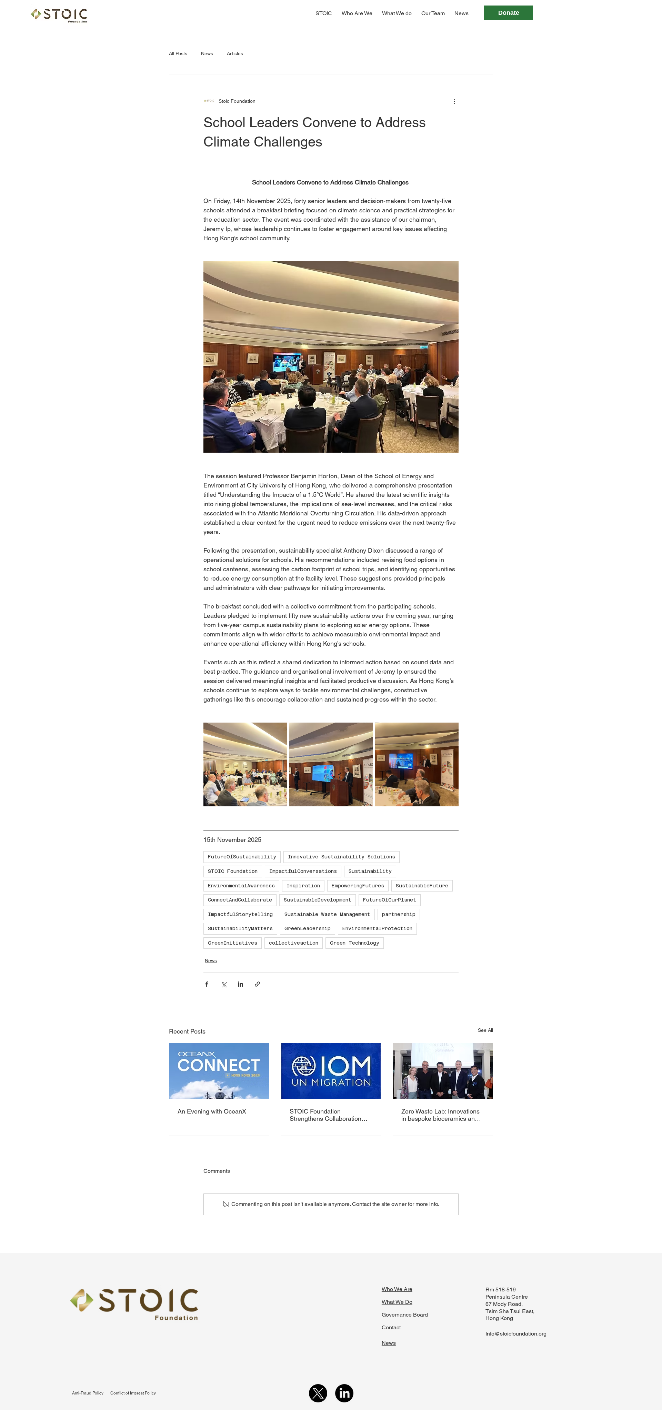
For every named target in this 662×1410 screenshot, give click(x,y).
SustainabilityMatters (240, 928)
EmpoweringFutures (358, 885)
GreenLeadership (307, 928)
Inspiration (303, 885)
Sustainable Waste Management (327, 914)
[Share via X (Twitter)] (223, 984)
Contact (391, 1327)
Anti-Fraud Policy (87, 1393)
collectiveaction (293, 943)
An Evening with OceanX (212, 1111)
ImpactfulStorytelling (240, 914)
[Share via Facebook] (206, 984)
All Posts (178, 53)
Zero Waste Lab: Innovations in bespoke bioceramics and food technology (440, 1115)
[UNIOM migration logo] (331, 1071)
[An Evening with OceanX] (219, 1071)
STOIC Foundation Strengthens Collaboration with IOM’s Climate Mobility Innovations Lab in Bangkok (328, 1115)
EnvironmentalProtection (377, 928)
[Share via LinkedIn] (240, 984)
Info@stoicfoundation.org (515, 1333)
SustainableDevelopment (317, 900)
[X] (318, 1393)
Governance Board (405, 1314)
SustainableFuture (422, 885)
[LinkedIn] (344, 1393)
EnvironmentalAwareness (241, 885)
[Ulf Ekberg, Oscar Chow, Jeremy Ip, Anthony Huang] (443, 1071)
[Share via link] (257, 984)
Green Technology (354, 943)
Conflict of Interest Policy (133, 1393)
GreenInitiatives (232, 943)
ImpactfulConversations (303, 871)
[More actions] (454, 101)
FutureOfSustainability (242, 856)
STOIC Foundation (233, 871)
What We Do (397, 1302)
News (207, 53)
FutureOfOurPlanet (389, 900)
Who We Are (397, 1289)
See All (485, 1030)
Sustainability (370, 871)
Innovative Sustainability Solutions (341, 856)
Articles (235, 53)
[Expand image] (245, 764)
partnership (398, 914)
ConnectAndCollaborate (240, 900)
